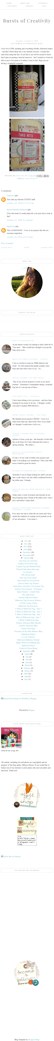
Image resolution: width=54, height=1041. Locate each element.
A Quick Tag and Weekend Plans (28, 566)
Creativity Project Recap (28, 648)
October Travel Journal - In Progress (28, 589)
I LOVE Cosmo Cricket (28, 603)
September (27, 651)
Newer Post (47, 247)
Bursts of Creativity (27, 20)
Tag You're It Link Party (28, 560)
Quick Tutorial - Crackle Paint (28, 591)
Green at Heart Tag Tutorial (28, 583)
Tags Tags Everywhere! (28, 577)
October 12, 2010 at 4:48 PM (20, 220)
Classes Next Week (28, 628)
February (27, 668)
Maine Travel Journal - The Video (29, 415)
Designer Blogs (34, 1039)
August (27, 654)
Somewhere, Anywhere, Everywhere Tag (28, 586)
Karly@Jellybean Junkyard (17, 209)
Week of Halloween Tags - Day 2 (28, 617)
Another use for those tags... (28, 563)
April (27, 662)
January (27, 671)
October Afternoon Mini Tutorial (29, 471)
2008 (26, 676)
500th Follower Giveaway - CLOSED (30, 359)
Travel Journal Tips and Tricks (28, 378)
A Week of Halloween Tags (28, 620)
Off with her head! (28, 575)
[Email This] (37, 176)
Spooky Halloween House (28, 597)
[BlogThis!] (40, 176)
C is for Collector (28, 637)
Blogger (31, 710)
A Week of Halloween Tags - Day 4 (28, 611)
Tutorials (43, 3)
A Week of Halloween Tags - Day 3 (28, 614)
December (26, 552)
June (27, 659)
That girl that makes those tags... (28, 569)
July (27, 656)
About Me (25, 3)
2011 (25, 546)
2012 (26, 544)
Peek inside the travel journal (28, 580)
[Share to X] (42, 176)
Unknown (10, 195)
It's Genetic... (28, 572)
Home (9, 3)
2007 (26, 679)
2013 (26, 541)
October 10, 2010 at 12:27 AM (20, 203)
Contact (30, 6)
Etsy (44, 6)
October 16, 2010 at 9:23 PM (20, 237)
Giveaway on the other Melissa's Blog (28, 631)
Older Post (6, 247)
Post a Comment (7, 243)
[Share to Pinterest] (47, 176)
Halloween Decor (28, 645)
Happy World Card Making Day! (28, 642)
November (27, 555)
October (27, 558)
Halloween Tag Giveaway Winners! (28, 600)
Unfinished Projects (28, 634)
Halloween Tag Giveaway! (28, 606)
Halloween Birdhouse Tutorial (28, 640)
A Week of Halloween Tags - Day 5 (28, 608)
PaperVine (11, 226)
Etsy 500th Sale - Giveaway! (26, 396)
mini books (31, 178)
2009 (26, 673)
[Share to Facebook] (45, 176)
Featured (12, 6)
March (27, 665)
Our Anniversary (28, 594)
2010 (25, 549)
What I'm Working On (23, 341)
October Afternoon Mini (28, 625)
